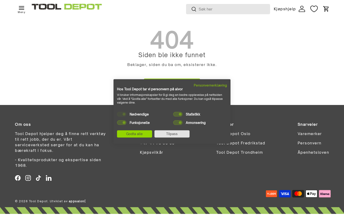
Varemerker (310, 133)
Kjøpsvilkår (151, 152)
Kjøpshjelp (285, 9)
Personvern (310, 143)
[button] (326, 9)
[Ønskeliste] (314, 9)
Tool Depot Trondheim (239, 152)
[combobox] (228, 9)
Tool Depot (38, 201)
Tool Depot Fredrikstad (240, 143)
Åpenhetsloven (313, 152)
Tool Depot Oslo (233, 133)
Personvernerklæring (210, 85)
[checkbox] (121, 114)
